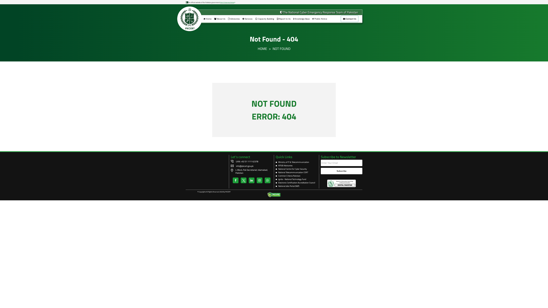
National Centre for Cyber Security (292, 168)
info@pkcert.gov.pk (244, 166)
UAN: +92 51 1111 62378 (247, 161)
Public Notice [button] (320, 19)
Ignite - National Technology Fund (291, 179)
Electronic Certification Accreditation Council (296, 182)
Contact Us (350, 19)
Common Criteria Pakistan (288, 175)
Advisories (235, 19)
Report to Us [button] (285, 19)
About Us (220, 19)
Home (208, 19)
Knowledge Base (302, 19)
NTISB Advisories (285, 165)
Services (248, 19)
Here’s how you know (227, 2)
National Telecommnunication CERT (292, 172)
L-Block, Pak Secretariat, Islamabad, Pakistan (251, 171)
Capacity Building (265, 19)
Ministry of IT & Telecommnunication (293, 162)
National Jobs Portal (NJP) (288, 186)
